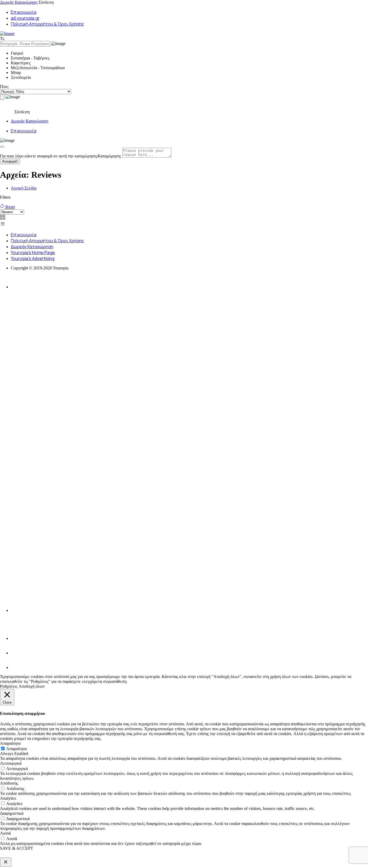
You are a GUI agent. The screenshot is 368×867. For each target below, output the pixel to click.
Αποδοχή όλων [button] (32, 686)
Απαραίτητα (16, 748)
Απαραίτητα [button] (10, 743)
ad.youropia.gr (25, 18)
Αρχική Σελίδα (23, 188)
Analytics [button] (8, 798)
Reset (9, 207)
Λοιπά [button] (5, 833)
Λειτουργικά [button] (11, 763)
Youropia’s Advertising (32, 258)
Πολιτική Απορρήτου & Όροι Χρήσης (47, 24)
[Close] (2, 147)
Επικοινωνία (23, 12)
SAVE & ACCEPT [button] (16, 848)
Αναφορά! (10, 161)
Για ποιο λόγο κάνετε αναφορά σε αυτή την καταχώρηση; (60, 156)
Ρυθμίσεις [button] (8, 686)
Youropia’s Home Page (33, 252)
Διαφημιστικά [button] (11, 813)
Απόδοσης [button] (9, 783)
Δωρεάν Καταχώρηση (18, 2)
